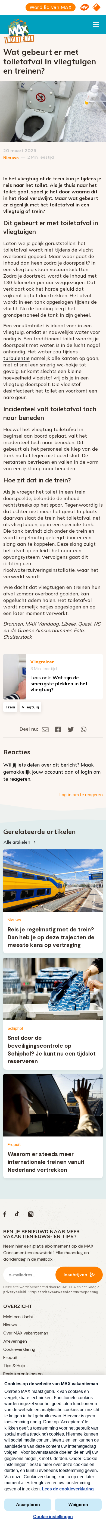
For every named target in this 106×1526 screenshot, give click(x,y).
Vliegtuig (30, 707)
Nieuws (11, 158)
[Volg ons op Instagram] (30, 1215)
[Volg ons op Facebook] (4, 1215)
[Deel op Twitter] (71, 729)
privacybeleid (14, 1292)
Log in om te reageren (81, 794)
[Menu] (96, 24)
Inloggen (34, 1374)
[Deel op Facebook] (58, 729)
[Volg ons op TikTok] (17, 1215)
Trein (10, 707)
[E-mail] (45, 729)
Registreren (14, 1374)
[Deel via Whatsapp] (83, 729)
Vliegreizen (42, 662)
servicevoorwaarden (55, 1292)
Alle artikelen (17, 842)
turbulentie (16, 358)
